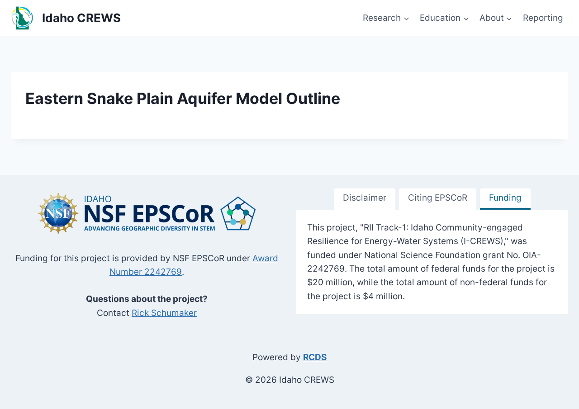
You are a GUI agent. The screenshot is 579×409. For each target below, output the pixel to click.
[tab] (364, 199)
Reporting (543, 18)
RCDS (315, 357)
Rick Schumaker (164, 313)
